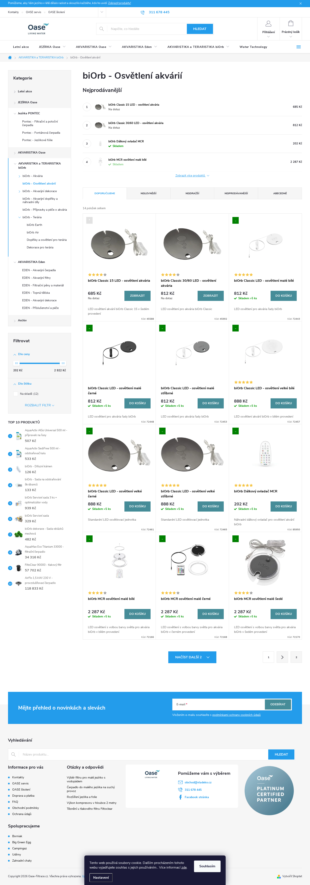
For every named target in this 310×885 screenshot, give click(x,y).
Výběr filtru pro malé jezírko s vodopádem (86, 779)
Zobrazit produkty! (119, 3)
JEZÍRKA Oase (27, 102)
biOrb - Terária (32, 217)
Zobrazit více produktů (190, 176)
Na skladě (29, 394)
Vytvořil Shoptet (292, 876)
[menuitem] (21, 47)
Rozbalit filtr (38, 405)
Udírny (16, 854)
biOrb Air (33, 232)
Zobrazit (137, 296)
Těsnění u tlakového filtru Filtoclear (89, 809)
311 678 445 (193, 790)
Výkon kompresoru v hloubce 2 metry (91, 803)
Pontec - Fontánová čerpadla (41, 133)
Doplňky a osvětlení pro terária (47, 240)
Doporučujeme (104, 193)
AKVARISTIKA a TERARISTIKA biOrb (39, 166)
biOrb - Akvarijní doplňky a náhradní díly (40, 200)
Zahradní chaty (22, 860)
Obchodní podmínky (25, 808)
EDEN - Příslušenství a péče (40, 308)
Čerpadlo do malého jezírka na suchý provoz (91, 789)
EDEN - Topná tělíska (36, 293)
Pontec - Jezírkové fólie (37, 140)
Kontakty (13, 12)
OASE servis (33, 12)
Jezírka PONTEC (29, 113)
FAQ (15, 802)
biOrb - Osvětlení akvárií (39, 184)
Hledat (199, 29)
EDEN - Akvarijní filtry (36, 278)
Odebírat (278, 704)
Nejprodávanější (236, 193)
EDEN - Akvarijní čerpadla (39, 270)
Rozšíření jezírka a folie (82, 797)
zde (184, 867)
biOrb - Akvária (33, 176)
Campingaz (19, 848)
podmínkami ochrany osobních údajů (236, 715)
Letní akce (25, 91)
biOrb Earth (34, 225)
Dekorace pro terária (40, 247)
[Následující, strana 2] (282, 657)
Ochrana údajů (21, 814)
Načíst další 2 (189, 657)
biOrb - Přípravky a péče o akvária (45, 210)
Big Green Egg (21, 842)
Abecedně (280, 193)
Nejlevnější (148, 193)
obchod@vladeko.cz (198, 782)
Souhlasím (207, 866)
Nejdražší (192, 193)
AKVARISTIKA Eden (31, 262)
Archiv (22, 320)
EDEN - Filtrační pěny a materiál (43, 285)
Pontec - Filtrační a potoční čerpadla (40, 123)
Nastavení (101, 877)
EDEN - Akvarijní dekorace (39, 300)
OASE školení (56, 12)
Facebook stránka (197, 797)
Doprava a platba (23, 796)
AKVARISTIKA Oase (31, 153)
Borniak (17, 836)
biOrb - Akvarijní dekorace (40, 191)
